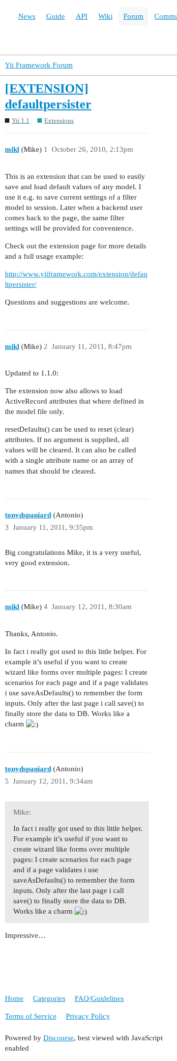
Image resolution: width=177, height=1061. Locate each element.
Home (14, 998)
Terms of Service (31, 1016)
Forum (133, 16)
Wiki (105, 16)
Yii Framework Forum (39, 65)
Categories (49, 998)
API (82, 16)
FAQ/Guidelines (99, 998)
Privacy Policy (88, 1016)
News (26, 16)
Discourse (58, 1038)
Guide (55, 16)
